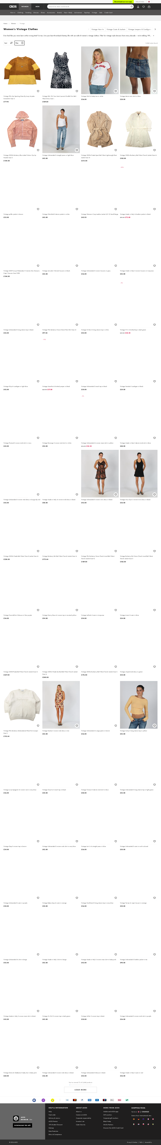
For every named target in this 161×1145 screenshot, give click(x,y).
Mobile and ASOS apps (110, 1112)
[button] (134, 1119)
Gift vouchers (107, 1115)
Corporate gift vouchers (110, 1118)
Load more (81, 1090)
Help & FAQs (140, 2)
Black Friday (107, 1121)
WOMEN (25, 7)
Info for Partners (108, 1125)
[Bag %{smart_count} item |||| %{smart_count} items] (149, 6)
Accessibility (148, 1142)
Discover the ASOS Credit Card (113, 1128)
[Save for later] (38, 91)
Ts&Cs (141, 1142)
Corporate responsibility (83, 1118)
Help (50, 1112)
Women (13, 23)
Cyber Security (80, 1125)
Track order (52, 1115)
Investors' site (80, 1121)
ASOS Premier (53, 1121)
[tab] (12, 12)
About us (79, 1112)
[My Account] (138, 6)
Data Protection (53, 1131)
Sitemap (51, 1128)
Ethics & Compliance (55, 1134)
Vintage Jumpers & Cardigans (139, 29)
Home (5, 23)
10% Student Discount (56, 1125)
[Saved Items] (143, 6)
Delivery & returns (54, 1118)
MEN (38, 7)
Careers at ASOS (81, 1115)
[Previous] (88, 29)
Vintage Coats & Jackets (116, 29)
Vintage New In (98, 29)
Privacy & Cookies (132, 1142)
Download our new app (123, 2)
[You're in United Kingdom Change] (149, 1)
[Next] (155, 29)
